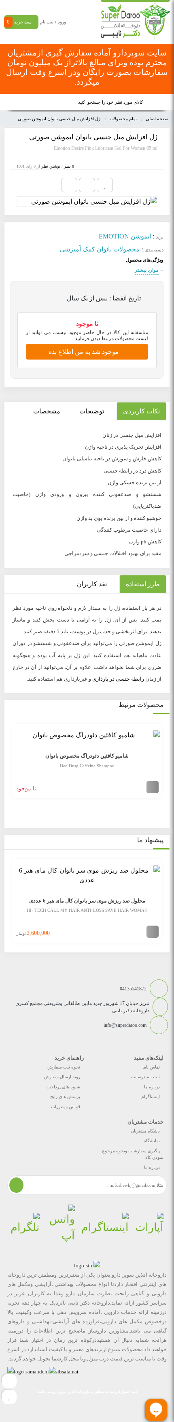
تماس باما (151, 1066)
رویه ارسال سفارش (62, 1076)
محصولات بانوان (118, 249)
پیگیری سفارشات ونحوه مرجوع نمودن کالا (132, 1154)
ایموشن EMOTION (125, 236)
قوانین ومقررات (65, 1106)
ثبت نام (46, 21)
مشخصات (46, 411)
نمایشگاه (152, 1140)
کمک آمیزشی (77, 249)
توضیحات (91, 411)
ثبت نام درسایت (145, 1076)
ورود (62, 21)
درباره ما (152, 1086)
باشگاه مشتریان (145, 1130)
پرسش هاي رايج (65, 1096)
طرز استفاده (143, 584)
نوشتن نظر (50, 166)
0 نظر (69, 166)
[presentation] (9, 767)
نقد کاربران (92, 584)
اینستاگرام (150, 1096)
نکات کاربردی (141, 411)
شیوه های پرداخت (63, 1086)
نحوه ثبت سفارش (63, 1066)
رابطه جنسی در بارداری (118, 679)
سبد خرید (19, 22)
